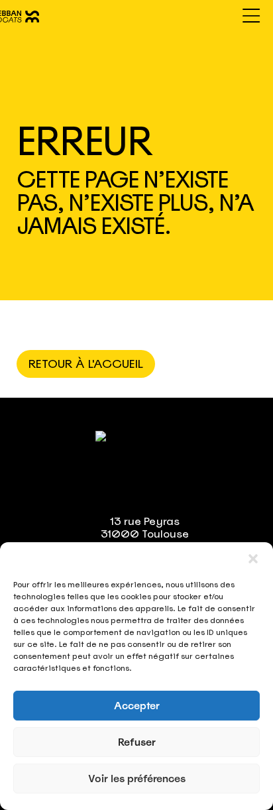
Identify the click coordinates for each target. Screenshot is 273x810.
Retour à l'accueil (85, 364)
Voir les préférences (137, 778)
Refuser (137, 742)
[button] (253, 558)
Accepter (137, 706)
